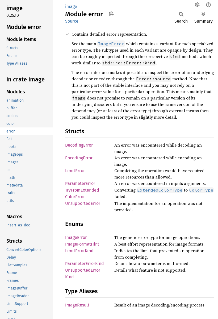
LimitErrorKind (79, 250)
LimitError (75, 170)
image (71, 6)
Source (71, 21)
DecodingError (79, 145)
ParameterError (80, 183)
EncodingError (79, 157)
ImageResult (77, 305)
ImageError (76, 237)
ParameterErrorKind (84, 263)
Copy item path (111, 13)
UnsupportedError (82, 203)
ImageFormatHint (82, 244)
